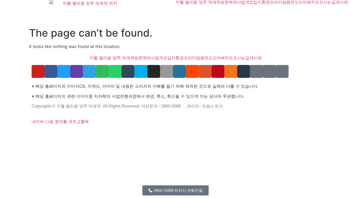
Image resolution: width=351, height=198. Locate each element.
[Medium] (152, 133)
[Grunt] (172, 133)
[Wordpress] (179, 71)
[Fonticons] (71, 133)
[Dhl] (111, 133)
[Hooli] (165, 133)
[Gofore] (33, 133)
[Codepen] (43, 133)
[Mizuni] (101, 133)
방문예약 (228, 2)
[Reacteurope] (53, 133)
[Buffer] (125, 133)
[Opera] (64, 133)
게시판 (342, 2)
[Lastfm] (135, 133)
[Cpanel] (97, 133)
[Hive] (169, 133)
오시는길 (327, 2)
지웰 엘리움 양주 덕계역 (198, 2)
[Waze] (282, 71)
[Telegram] (89, 71)
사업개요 (245, 2)
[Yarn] (256, 71)
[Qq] (162, 133)
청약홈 (61, 121)
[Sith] (56, 133)
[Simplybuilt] (49, 133)
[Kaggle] (104, 133)
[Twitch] (76, 71)
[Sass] (74, 133)
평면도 (292, 2)
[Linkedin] (155, 133)
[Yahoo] (269, 71)
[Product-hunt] (205, 71)
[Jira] (129, 133)
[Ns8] (145, 133)
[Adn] (139, 133)
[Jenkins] (114, 133)
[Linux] (84, 133)
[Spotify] (102, 71)
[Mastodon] (77, 133)
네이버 (38, 121)
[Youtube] (38, 71)
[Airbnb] (142, 133)
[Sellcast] (61, 133)
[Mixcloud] (243, 71)
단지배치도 (309, 2)
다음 (49, 121)
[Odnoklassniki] (230, 71)
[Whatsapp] (115, 71)
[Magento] (117, 133)
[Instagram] (153, 71)
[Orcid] (39, 133)
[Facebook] (50, 71)
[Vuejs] (94, 133)
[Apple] (166, 71)
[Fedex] (107, 133)
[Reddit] (192, 71)
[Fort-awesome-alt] (81, 133)
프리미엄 (278, 2)
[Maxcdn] (91, 133)
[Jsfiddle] (159, 133)
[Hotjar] (122, 133)
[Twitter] (63, 71)
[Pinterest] (217, 71)
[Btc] (149, 133)
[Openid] (67, 133)
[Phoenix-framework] (87, 133)
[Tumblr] (128, 71)
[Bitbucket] (46, 133)
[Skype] (140, 71)
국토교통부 (78, 121)
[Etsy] (36, 133)
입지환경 (261, 2)
